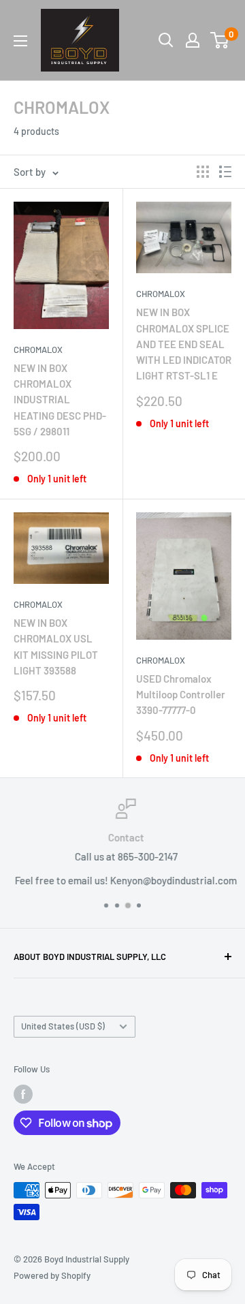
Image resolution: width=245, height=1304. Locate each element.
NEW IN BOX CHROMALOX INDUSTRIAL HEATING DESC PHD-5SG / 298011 (60, 399)
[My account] (192, 40)
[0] (220, 40)
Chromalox (160, 660)
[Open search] (166, 40)
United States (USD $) (63, 1026)
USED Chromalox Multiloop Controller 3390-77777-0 (180, 694)
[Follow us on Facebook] (23, 1094)
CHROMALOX (38, 349)
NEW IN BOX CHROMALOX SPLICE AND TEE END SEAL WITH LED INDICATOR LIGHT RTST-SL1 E (183, 344)
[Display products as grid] (203, 172)
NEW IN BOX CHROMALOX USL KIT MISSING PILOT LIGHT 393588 (56, 647)
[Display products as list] (225, 172)
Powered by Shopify (52, 1275)
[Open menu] (20, 40)
